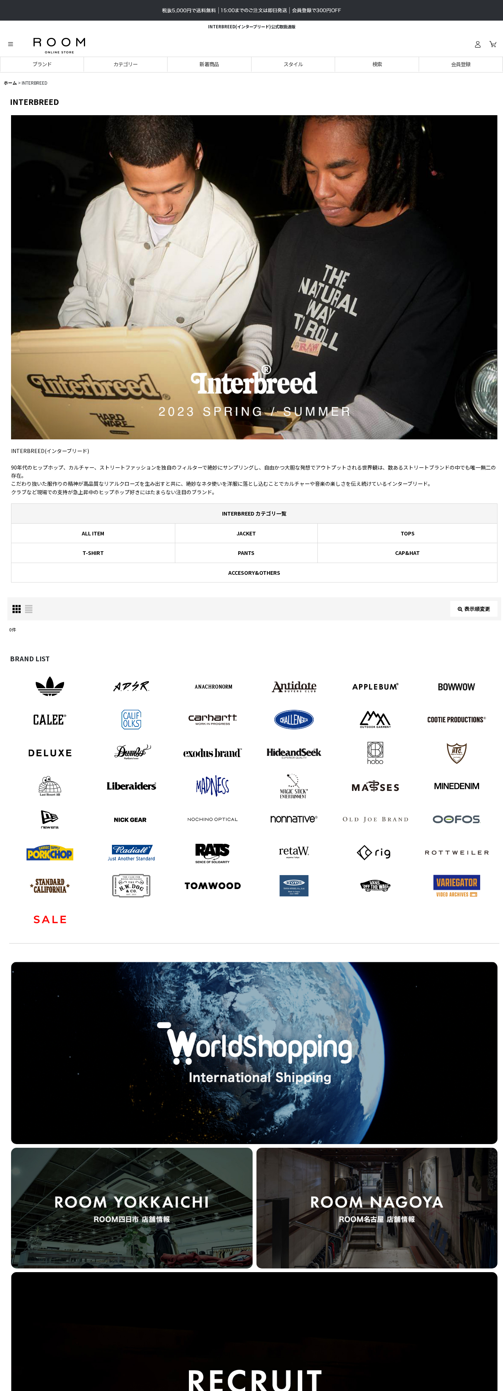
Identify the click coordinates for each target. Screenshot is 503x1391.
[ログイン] (477, 44)
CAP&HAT (407, 552)
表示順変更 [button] (477, 608)
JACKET (246, 533)
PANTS (246, 552)
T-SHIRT (93, 552)
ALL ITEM (93, 533)
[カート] (492, 44)
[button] (10, 44)
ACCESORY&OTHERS (254, 572)
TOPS (408, 533)
